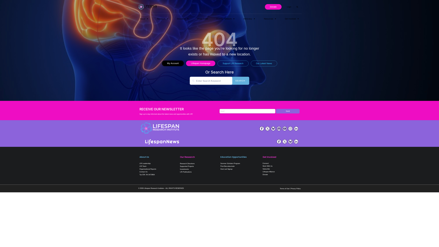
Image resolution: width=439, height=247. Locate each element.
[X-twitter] (267, 128)
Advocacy (247, 19)
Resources (268, 19)
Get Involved (290, 19)
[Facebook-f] (262, 128)
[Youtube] (284, 128)
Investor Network (224, 19)
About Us (144, 157)
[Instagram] (290, 128)
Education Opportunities (233, 157)
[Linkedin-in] (296, 128)
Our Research (187, 157)
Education (181, 19)
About (142, 19)
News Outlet (202, 19)
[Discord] (279, 128)
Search (240, 81)
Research (161, 19)
